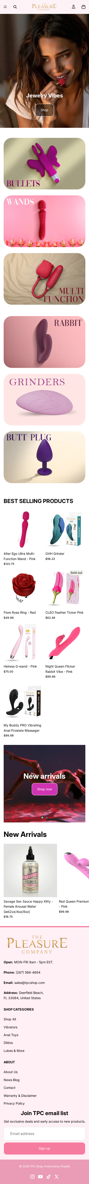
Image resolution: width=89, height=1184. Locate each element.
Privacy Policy (14, 1103)
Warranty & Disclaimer (20, 1096)
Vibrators (10, 1027)
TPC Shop (36, 1166)
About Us (11, 1072)
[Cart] (84, 7)
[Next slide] (78, 784)
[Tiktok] (48, 1176)
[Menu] (5, 7)
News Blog (12, 1080)
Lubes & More (14, 1051)
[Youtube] (40, 1176)
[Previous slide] (10, 784)
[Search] (15, 7)
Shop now (44, 789)
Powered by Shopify (57, 1166)
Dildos (8, 1043)
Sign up (44, 1148)
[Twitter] (56, 1176)
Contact (10, 1088)
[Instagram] (32, 1176)
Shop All (10, 1019)
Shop (44, 110)
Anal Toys (11, 1035)
